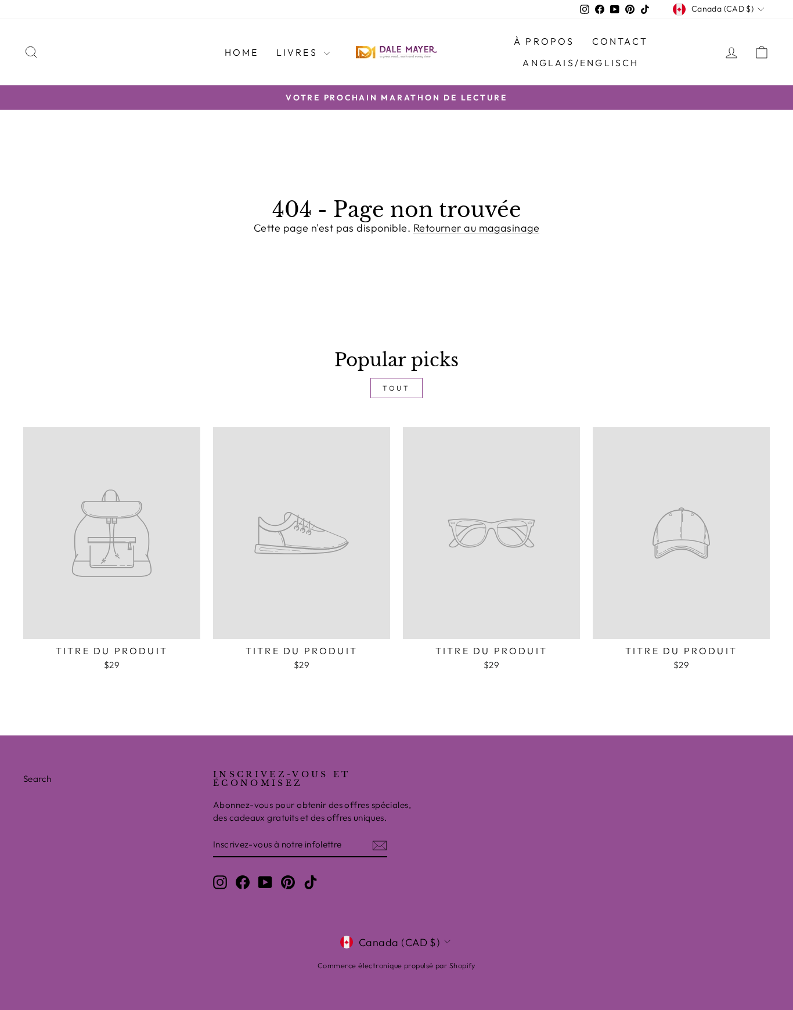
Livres (298, 52)
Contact (620, 41)
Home (242, 52)
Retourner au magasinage (476, 228)
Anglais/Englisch (580, 62)
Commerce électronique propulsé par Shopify (396, 965)
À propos (544, 41)
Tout (396, 388)
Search (37, 778)
